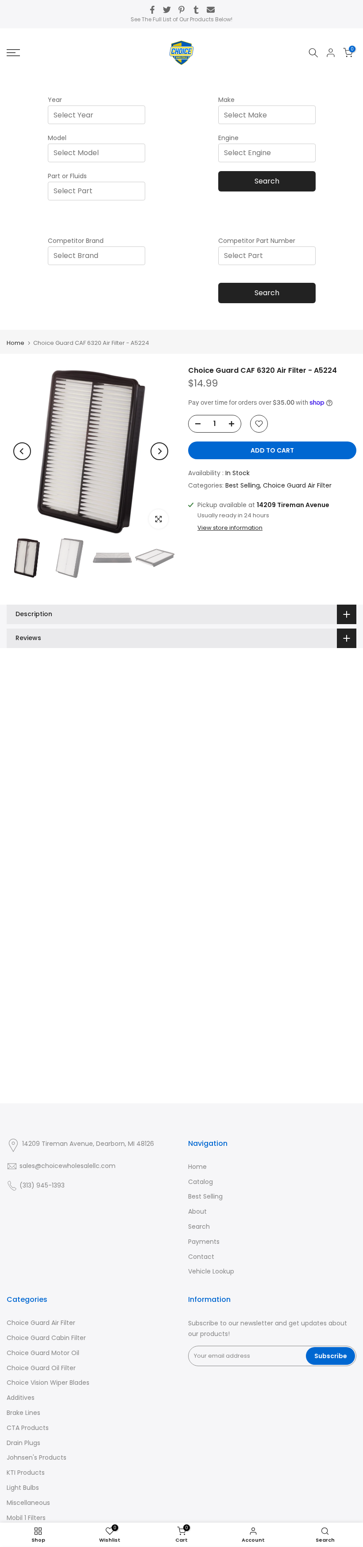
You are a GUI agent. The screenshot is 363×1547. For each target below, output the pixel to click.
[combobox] (99, 115)
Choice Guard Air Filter (297, 485)
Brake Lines (23, 1412)
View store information (230, 528)
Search (267, 181)
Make (226, 99)
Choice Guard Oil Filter (41, 1367)
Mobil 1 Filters (26, 1517)
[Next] (159, 451)
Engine (228, 137)
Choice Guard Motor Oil (43, 1352)
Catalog (200, 1181)
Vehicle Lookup (211, 1271)
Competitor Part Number (256, 240)
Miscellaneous (28, 1502)
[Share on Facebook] (152, 9)
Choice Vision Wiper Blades (48, 1382)
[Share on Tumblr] (196, 9)
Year (55, 99)
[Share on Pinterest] (181, 9)
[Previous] (22, 451)
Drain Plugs (23, 1442)
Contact (201, 1256)
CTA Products (28, 1427)
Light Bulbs (23, 1487)
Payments (204, 1241)
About (197, 1211)
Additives (21, 1397)
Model (57, 137)
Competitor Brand (76, 240)
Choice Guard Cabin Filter (46, 1337)
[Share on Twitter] (167, 9)
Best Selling (242, 485)
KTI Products (26, 1472)
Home (15, 343)
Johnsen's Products (36, 1457)
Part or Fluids (67, 176)
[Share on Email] (211, 9)
